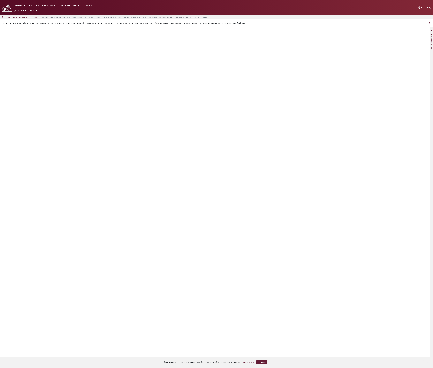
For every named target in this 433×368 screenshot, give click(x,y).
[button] (420, 7)
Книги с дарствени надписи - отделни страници (22, 17)
